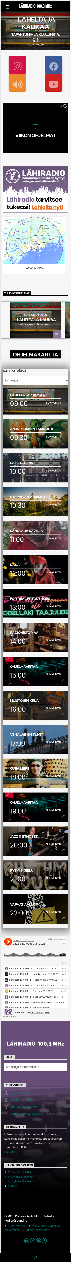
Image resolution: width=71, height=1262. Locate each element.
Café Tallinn (21, 463)
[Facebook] (53, 65)
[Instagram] (17, 65)
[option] (35, 320)
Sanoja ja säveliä (26, 530)
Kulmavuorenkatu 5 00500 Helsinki (32, 1114)
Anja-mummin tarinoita (31, 429)
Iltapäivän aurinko (27, 497)
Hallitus (12, 1186)
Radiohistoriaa (24, 632)
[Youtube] (53, 83)
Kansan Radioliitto (19, 1172)
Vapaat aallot (24, 904)
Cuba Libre (19, 768)
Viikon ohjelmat (35, 135)
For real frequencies (30, 598)
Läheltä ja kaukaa (36, 23)
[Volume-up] (17, 83)
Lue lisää (10, 1152)
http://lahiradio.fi (21, 1093)
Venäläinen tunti (26, 734)
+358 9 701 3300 (21, 1100)
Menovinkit (40, 306)
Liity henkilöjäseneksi (21, 1177)
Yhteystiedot (16, 1226)
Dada (15, 564)
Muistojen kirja (24, 700)
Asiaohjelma (20, 306)
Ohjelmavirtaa (24, 666)
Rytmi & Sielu (21, 870)
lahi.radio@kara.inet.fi (24, 1107)
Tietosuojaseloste (38, 1230)
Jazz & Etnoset (24, 836)
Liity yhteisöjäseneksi (21, 1181)
